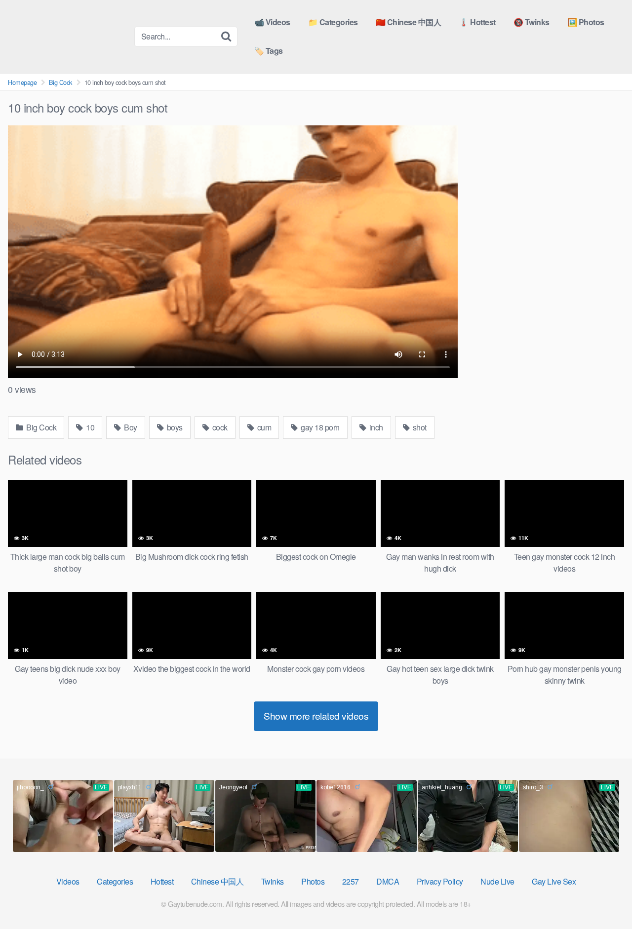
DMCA (387, 881)
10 (89, 427)
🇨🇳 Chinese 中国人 (408, 22)
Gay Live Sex (554, 881)
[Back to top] (605, 897)
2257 (350, 881)
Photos (312, 881)
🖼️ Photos (585, 22)
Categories (115, 881)
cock (219, 427)
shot (419, 427)
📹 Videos (272, 22)
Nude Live (497, 881)
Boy (129, 427)
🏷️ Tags (268, 50)
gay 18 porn (319, 427)
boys (174, 427)
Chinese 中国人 (217, 881)
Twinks (272, 881)
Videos (67, 881)
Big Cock (60, 82)
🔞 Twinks (532, 22)
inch (375, 427)
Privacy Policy (440, 881)
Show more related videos (316, 715)
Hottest (162, 881)
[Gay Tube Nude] (67, 36)
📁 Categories (333, 22)
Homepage (22, 82)
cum (263, 427)
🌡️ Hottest (477, 22)
